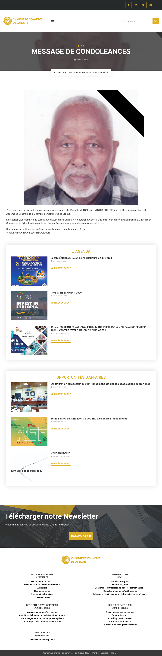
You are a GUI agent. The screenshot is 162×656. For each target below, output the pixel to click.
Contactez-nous (42, 597)
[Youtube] (151, 5)
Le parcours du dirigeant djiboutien (120, 625)
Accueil (58, 72)
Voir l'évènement (61, 268)
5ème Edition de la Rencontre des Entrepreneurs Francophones (89, 418)
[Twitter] (143, 5)
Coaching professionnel (120, 618)
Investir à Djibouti (120, 584)
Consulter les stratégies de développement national (120, 588)
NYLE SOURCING (60, 453)
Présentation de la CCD (42, 581)
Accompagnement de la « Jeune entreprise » (42, 618)
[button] (52, 21)
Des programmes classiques (120, 612)
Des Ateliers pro (120, 615)
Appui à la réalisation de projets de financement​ (42, 615)
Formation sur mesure (120, 621)
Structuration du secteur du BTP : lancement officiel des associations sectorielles (100, 383)
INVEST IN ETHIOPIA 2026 (66, 292)
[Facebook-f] (128, 5)
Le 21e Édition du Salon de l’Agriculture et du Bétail (81, 257)
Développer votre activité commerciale (42, 621)
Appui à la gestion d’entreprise (42, 612)
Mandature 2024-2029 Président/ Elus (42, 584)
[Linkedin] (136, 5)
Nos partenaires (42, 591)
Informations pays (120, 581)
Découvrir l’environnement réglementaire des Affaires (119, 594)
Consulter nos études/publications (120, 591)
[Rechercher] (156, 21)
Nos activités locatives (42, 594)
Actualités (70, 72)
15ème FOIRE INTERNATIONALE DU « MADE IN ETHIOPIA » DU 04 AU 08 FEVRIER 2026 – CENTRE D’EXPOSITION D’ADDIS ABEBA (98, 329)
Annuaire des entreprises (42, 639)
